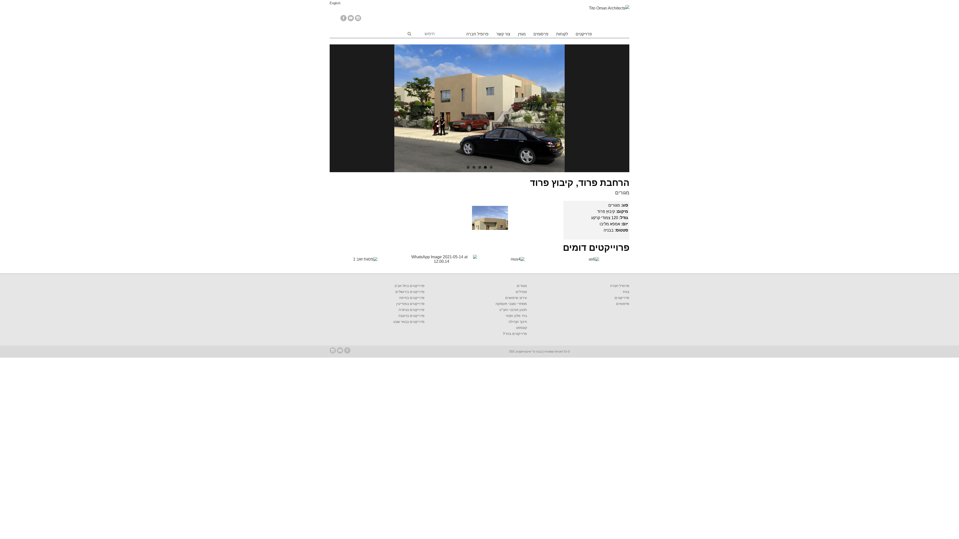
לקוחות (562, 34)
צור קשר (503, 34)
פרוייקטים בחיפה (412, 298)
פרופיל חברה (477, 34)
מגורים (622, 192)
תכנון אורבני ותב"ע (513, 310)
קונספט (521, 328)
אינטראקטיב (522, 351)
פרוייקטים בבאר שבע (409, 322)
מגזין (522, 34)
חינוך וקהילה (517, 322)
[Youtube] (351, 18)
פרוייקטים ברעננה (411, 316)
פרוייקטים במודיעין (410, 304)
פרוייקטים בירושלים (410, 292)
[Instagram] (358, 18)
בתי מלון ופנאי (516, 316)
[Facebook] (343, 18)
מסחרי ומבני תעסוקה (511, 304)
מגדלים (521, 292)
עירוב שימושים (516, 298)
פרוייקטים (584, 34)
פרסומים (540, 34)
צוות (626, 292)
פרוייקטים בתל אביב (409, 286)
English (335, 3)
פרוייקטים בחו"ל (515, 334)
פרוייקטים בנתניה (412, 310)
